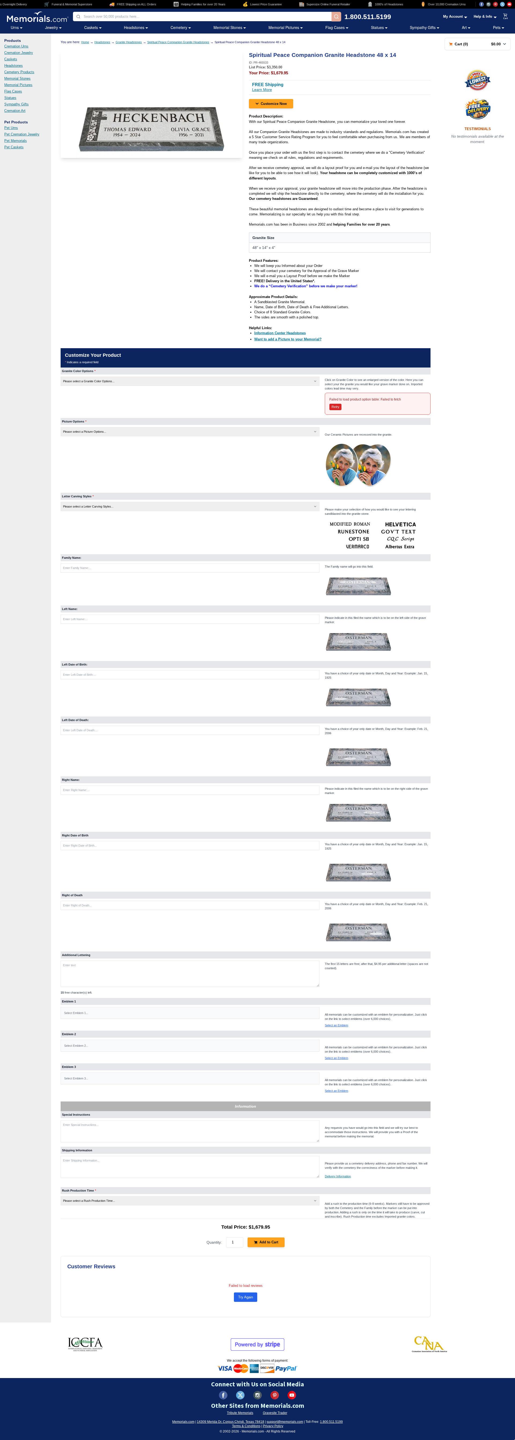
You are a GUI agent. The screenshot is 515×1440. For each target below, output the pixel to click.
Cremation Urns (16, 46)
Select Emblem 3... (76, 1078)
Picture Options (74, 421)
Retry (335, 407)
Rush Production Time (79, 1190)
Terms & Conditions (246, 1426)
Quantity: (214, 1242)
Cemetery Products (19, 72)
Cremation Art (14, 111)
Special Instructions (76, 1114)
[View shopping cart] (505, 16)
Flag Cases (335, 27)
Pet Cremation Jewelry (21, 134)
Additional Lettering (76, 955)
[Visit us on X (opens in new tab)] (502, 4)
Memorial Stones (228, 27)
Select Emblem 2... (76, 1045)
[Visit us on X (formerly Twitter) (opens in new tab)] (240, 1395)
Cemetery (179, 27)
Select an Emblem (336, 1025)
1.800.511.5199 (367, 16)
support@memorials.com (285, 1422)
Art (464, 27)
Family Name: (71, 557)
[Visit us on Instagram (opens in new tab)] (488, 4)
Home (85, 42)
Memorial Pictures (283, 27)
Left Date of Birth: (74, 664)
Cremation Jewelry (18, 53)
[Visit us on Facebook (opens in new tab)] (481, 4)
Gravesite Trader (275, 1413)
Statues (377, 27)
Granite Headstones (129, 42)
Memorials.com (183, 1422)
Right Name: (71, 779)
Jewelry (51, 27)
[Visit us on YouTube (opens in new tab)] (509, 4)
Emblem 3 (69, 1066)
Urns (15, 27)
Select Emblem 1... (76, 1013)
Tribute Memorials (240, 1413)
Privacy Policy (273, 1426)
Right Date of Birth (75, 835)
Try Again (245, 1297)
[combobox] (202, 16)
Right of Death (72, 895)
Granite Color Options (78, 371)
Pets (497, 27)
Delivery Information (338, 1176)
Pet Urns (11, 128)
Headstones (134, 27)
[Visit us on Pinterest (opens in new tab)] (495, 4)
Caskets (91, 27)
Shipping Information (77, 1150)
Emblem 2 (69, 1034)
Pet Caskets (14, 147)
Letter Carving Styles (78, 496)
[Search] (336, 16)
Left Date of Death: (75, 720)
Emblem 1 (69, 1001)
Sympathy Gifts (423, 27)
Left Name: (70, 609)
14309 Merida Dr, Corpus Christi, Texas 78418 (230, 1422)
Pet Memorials (15, 141)
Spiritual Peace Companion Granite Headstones (178, 42)
